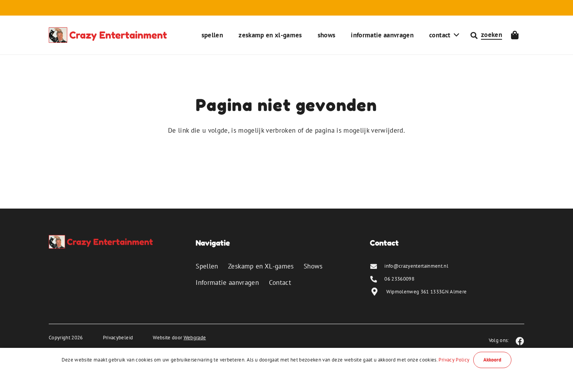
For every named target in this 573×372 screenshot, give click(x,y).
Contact (280, 282)
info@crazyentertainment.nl (416, 266)
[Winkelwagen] (515, 35)
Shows (313, 266)
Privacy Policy (454, 359)
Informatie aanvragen (227, 282)
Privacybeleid (118, 337)
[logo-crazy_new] (108, 35)
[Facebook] (520, 341)
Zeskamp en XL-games (261, 266)
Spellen (207, 266)
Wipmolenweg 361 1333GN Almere (426, 291)
